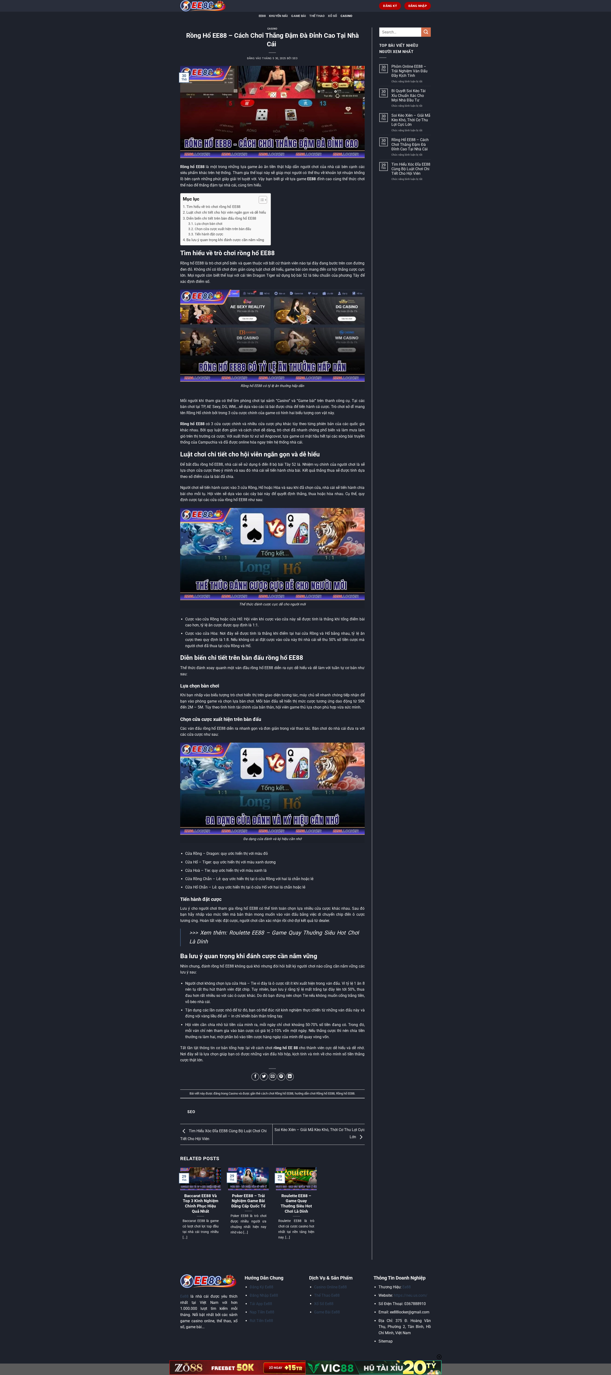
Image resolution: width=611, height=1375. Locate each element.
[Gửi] (426, 32)
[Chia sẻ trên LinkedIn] (290, 1077)
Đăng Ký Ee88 (261, 1287)
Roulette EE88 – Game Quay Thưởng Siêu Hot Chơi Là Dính (296, 1204)
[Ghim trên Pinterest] (281, 1077)
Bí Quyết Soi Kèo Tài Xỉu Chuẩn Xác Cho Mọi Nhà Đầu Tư (408, 95)
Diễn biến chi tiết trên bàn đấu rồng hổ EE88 (221, 218)
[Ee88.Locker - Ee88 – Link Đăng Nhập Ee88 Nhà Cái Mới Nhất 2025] (204, 6)
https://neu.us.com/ (410, 1295)
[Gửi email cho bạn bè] (273, 1077)
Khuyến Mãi (278, 16)
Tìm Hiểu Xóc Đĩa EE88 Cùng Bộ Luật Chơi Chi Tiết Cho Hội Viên (410, 169)
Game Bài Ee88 (327, 1312)
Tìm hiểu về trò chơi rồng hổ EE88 (213, 207)
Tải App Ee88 (261, 1303)
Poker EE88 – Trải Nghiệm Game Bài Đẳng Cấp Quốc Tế (248, 1201)
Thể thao (317, 16)
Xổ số (332, 16)
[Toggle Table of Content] (260, 200)
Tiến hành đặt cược (209, 234)
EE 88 (293, 1048)
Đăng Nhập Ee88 (264, 1295)
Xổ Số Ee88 (323, 1303)
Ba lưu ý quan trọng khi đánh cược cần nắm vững (225, 240)
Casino (347, 16)
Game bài (298, 16)
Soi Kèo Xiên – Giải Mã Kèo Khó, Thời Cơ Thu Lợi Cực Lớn (410, 120)
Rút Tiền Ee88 (261, 1320)
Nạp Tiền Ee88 (262, 1312)
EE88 (262, 16)
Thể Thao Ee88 (327, 1295)
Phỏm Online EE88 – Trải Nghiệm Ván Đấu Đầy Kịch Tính (409, 71)
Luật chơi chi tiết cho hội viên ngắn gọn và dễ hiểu (226, 212)
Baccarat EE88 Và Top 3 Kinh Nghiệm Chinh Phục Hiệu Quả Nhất (200, 1204)
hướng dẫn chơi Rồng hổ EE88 (315, 1093)
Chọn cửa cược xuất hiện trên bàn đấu (223, 229)
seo (295, 58)
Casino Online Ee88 (330, 1287)
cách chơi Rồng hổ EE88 (277, 1093)
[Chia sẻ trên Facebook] (255, 1077)
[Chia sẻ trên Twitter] (264, 1077)
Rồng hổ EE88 (345, 1093)
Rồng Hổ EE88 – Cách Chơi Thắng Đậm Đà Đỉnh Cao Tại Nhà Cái (410, 144)
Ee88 (184, 1296)
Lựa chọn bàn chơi (208, 224)
